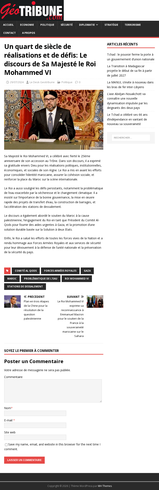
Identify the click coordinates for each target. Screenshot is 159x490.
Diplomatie (87, 25)
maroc (12, 278)
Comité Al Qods (26, 270)
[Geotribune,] (32, 18)
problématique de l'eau (40, 278)
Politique (47, 25)
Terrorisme (133, 25)
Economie (27, 25)
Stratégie (111, 25)
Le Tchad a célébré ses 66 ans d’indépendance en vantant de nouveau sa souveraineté (127, 119)
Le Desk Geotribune (42, 82)
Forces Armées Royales (60, 270)
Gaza (87, 270)
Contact (9, 33)
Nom (7, 408)
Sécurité (67, 25)
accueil (8, 25)
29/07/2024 (17, 82)
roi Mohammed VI (77, 278)
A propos (28, 33)
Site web (10, 432)
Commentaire (13, 377)
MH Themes (105, 486)
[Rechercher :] (131, 137)
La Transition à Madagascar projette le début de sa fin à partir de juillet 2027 (129, 70)
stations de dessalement (25, 286)
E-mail (8, 420)
